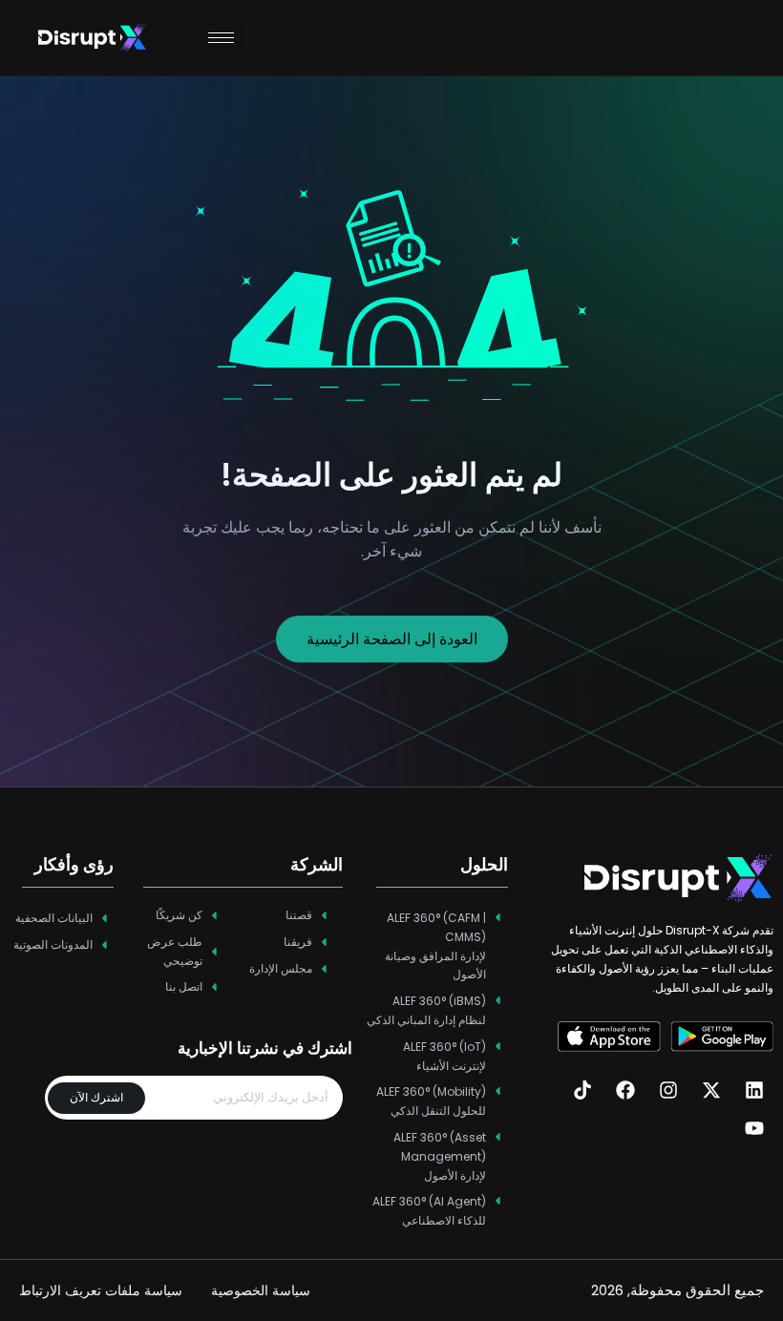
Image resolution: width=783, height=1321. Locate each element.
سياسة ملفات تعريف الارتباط (100, 1290)
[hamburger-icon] (221, 38)
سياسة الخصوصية (260, 1290)
